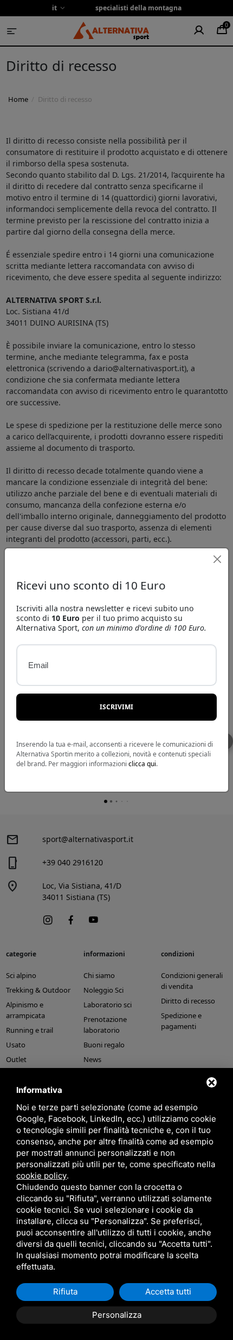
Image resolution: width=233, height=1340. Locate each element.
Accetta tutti (168, 1291)
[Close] (217, 559)
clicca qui (142, 763)
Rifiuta (65, 1291)
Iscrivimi (116, 706)
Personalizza (116, 1315)
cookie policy (41, 1175)
